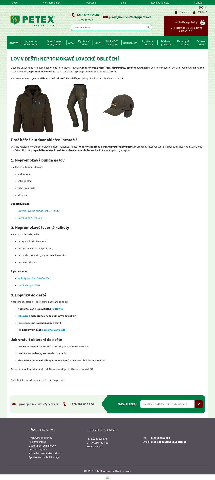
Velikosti (91, 2)
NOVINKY (13, 42)
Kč (201, 7)
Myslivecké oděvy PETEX (31, 42)
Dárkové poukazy (166, 42)
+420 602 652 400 (88, 15)
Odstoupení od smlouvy (42, 445)
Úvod (15, 2)
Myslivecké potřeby (148, 42)
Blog (123, 2)
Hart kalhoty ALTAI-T (29, 285)
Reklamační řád (37, 441)
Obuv (97, 42)
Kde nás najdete (160, 2)
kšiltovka (57, 308)
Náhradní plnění (52, 2)
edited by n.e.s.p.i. (122, 470)
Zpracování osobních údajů (44, 457)
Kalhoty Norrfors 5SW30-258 (34, 278)
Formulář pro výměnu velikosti (46, 453)
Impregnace (25, 323)
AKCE (71, 42)
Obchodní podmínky (40, 437)
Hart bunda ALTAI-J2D (30, 217)
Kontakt (198, 2)
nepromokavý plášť (53, 329)
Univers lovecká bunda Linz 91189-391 (39, 210)
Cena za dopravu (38, 449)
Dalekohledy (130, 42)
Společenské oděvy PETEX (54, 42)
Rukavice (23, 315)
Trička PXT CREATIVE (112, 42)
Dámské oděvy (201, 42)
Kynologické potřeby (184, 42)
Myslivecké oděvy (84, 42)
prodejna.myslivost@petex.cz (130, 17)
